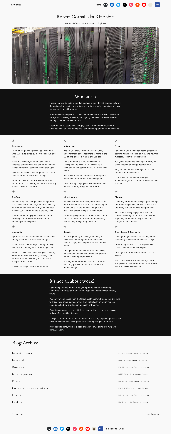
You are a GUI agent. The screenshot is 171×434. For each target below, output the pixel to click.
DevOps (17, 402)
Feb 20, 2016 (123, 395)
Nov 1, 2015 (122, 402)
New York (18, 360)
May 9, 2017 (123, 388)
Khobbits (136, 353)
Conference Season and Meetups (31, 388)
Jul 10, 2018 (123, 374)
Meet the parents (22, 374)
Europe (16, 381)
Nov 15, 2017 (123, 381)
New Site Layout (22, 353)
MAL (157, 5)
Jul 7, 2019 (122, 360)
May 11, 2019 (123, 367)
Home (98, 5)
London (17, 395)
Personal (145, 353)
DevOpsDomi (57, 330)
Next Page (152, 414)
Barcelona (18, 367)
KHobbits (16, 4)
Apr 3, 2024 (122, 353)
